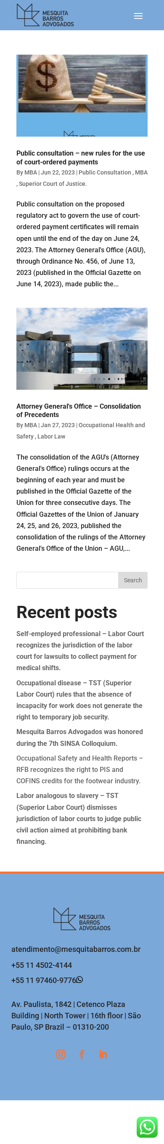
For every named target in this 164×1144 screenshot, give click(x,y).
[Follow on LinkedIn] (103, 1054)
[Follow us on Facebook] (82, 1054)
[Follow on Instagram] (61, 1054)
